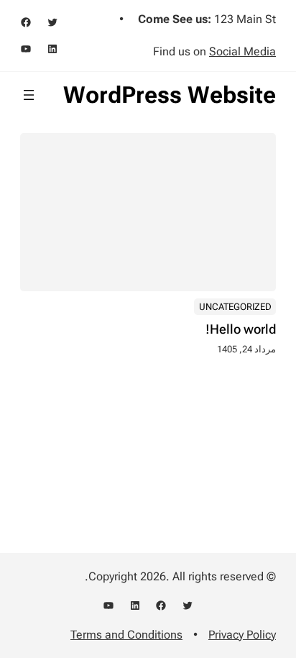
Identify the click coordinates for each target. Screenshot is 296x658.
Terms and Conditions (126, 634)
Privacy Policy (242, 634)
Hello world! (240, 329)
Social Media (242, 51)
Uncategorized (235, 306)
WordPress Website (169, 95)
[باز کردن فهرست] (28, 95)
